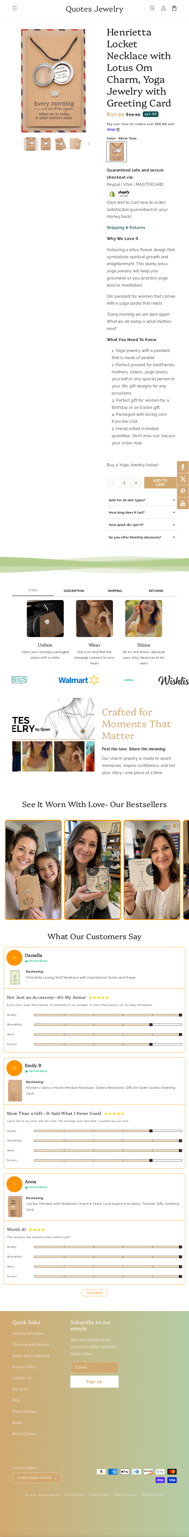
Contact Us (22, 1378)
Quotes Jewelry (49, 1495)
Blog (16, 1400)
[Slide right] (89, 143)
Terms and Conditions (31, 1356)
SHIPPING (115, 591)
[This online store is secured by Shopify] (119, 195)
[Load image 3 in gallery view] (60, 144)
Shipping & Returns (126, 227)
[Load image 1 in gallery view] (30, 144)
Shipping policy (152, 1494)
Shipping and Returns (30, 1345)
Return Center (24, 1434)
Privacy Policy (24, 1367)
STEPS (32, 590)
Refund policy (75, 1494)
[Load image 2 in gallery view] (45, 144)
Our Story (20, 1389)
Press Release (24, 1412)
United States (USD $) (34, 1478)
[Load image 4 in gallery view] (75, 144)
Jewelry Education (28, 1333)
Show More (95, 1293)
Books (17, 1423)
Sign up (94, 1381)
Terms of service (125, 1494)
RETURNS (156, 591)
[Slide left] (17, 143)
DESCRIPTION (74, 591)
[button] (14, 8)
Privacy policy (99, 1494)
